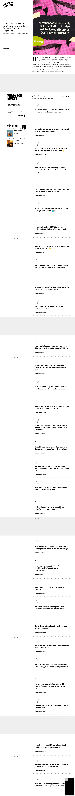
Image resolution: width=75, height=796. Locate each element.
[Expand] (66, 779)
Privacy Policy (9, 112)
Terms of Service (21, 111)
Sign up (19, 115)
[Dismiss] (73, 779)
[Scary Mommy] (8, 4)
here (64, 97)
